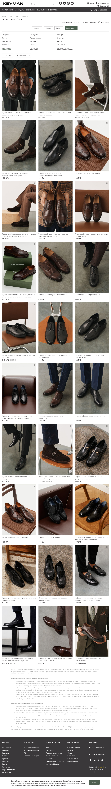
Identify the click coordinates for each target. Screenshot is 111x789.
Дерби (59, 41)
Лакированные (35, 38)
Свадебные (25, 16)
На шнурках (34, 34)
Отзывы (70, 750)
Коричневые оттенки (32, 750)
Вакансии (71, 756)
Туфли (17, 16)
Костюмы (5, 753)
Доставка (53, 10)
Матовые (33, 41)
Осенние (33, 45)
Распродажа (19, 10)
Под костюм (34, 48)
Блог (11, 10)
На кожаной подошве (65, 48)
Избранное (6, 747)
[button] (100, 10)
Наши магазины (43, 10)
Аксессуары (6, 772)
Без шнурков (6, 41)
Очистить (7, 55)
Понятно (94, 782)
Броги (4, 38)
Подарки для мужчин (54, 753)
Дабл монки (6, 45)
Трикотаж (6, 767)
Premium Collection (31, 747)
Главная (3, 16)
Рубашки (5, 758)
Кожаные (60, 38)
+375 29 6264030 (98, 754)
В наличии (105, 22)
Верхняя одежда (8, 770)
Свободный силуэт (31, 756)
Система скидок (73, 747)
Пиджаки (5, 761)
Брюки (4, 764)
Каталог (5, 10)
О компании (30, 10)
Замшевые (61, 45)
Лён (25, 753)
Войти (92, 3)
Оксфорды (6, 34)
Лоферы (60, 34)
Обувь (10, 16)
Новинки (5, 750)
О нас (69, 753)
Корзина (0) (104, 6)
